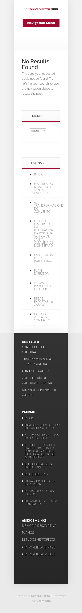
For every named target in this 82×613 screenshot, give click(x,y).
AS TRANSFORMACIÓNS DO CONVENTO (49, 207)
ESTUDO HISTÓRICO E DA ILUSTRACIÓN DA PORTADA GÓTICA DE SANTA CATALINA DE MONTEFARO (44, 233)
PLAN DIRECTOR (41, 272)
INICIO (38, 174)
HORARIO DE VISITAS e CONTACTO (43, 317)
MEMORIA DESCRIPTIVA (39, 526)
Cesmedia (44, 601)
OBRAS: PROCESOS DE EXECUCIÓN (44, 286)
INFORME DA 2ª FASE (40, 554)
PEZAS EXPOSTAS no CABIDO (43, 301)
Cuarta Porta (40, 596)
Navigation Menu (41, 23)
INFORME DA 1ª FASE (40, 547)
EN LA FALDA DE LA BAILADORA (39, 465)
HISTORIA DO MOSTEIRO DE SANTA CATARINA (44, 188)
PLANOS (28, 532)
